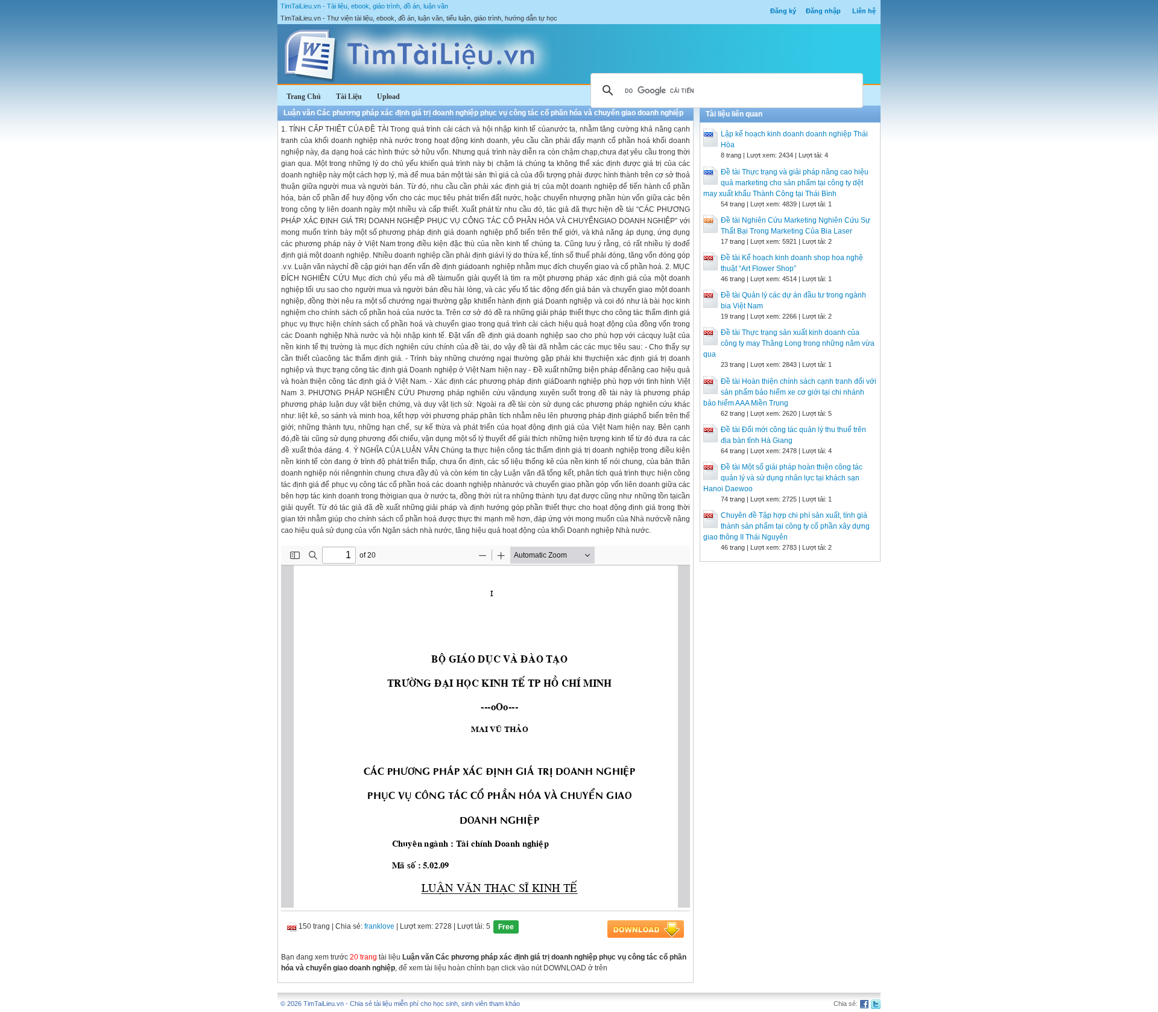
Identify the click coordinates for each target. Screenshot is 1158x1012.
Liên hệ (864, 10)
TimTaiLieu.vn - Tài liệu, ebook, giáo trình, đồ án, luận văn (364, 6)
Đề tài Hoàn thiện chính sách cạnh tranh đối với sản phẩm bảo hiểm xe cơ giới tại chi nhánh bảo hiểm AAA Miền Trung (789, 392)
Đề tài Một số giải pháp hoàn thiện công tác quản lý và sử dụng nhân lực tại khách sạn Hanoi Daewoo (782, 478)
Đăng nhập (823, 10)
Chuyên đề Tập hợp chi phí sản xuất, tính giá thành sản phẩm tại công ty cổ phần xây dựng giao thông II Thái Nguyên (786, 526)
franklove (379, 926)
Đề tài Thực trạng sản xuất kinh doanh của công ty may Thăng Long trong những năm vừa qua (789, 343)
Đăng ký (783, 10)
